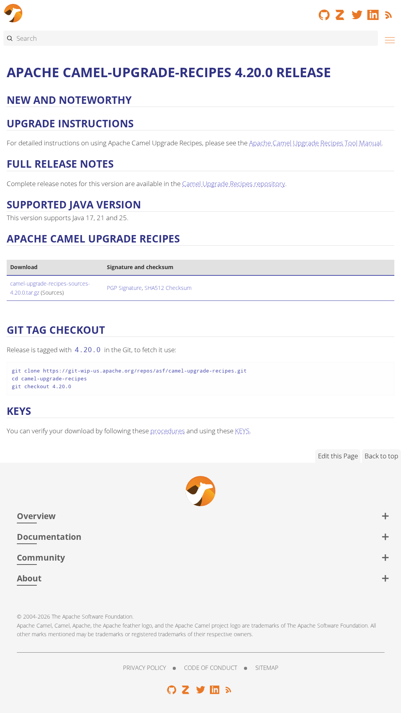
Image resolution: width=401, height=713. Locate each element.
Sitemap (266, 667)
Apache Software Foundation (97, 616)
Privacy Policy (144, 667)
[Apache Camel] (13, 12)
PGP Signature (124, 287)
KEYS (242, 430)
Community (41, 557)
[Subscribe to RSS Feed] (389, 12)
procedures (167, 430)
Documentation (49, 536)
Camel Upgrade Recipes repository (233, 183)
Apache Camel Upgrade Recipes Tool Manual (315, 142)
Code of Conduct (210, 667)
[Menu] (387, 39)
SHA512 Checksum (168, 287)
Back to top (381, 455)
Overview (36, 515)
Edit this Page (338, 455)
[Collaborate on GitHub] (324, 12)
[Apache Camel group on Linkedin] (373, 12)
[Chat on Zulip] (340, 12)
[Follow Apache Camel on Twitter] (357, 12)
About (29, 578)
